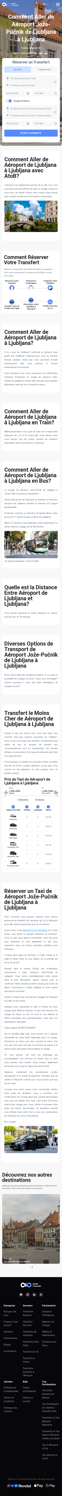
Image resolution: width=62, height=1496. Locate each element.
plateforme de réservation (35, 930)
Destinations (10, 1351)
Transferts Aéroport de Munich (48, 1394)
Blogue (7, 1344)
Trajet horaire (44, 69)
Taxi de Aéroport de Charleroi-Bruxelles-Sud (50, 1408)
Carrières (8, 1331)
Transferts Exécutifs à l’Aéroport (28, 1372)
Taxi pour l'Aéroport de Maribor (17, 1262)
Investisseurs (11, 1338)
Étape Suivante (31, 133)
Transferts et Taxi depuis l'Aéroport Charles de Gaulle (51, 1435)
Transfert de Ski (31, 1351)
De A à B (17, 69)
